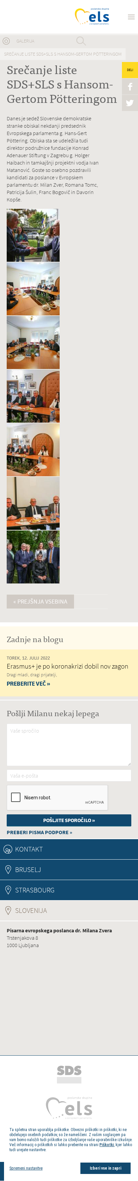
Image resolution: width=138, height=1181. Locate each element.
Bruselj (28, 869)
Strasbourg (35, 890)
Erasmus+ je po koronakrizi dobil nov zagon (67, 666)
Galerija (25, 41)
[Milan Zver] (30, 16)
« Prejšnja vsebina (40, 602)
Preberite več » (28, 683)
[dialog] (71, 1150)
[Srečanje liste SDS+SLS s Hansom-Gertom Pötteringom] (33, 260)
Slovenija (49, 910)
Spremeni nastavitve (26, 1168)
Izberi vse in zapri (105, 1168)
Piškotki (106, 1144)
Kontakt (29, 849)
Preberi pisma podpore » (39, 832)
